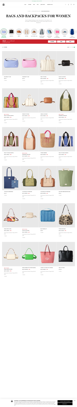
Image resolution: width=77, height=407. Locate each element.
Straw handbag (44, 152)
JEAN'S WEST (43, 4)
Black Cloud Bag (62, 76)
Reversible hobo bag (63, 115)
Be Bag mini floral (7, 228)
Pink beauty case (25, 76)
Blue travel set (44, 228)
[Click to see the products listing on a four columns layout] (72, 47)
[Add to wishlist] (3, 52)
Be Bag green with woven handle (29, 267)
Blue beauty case (7, 76)
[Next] (52, 1)
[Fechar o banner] (74, 400)
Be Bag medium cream (8, 269)
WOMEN (29, 4)
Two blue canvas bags (8, 191)
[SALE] (38, 41)
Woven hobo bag (62, 228)
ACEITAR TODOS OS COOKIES (65, 401)
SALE (25, 4)
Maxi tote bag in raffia (9, 115)
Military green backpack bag (64, 191)
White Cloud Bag (25, 230)
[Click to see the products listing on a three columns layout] (74, 47)
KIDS (37, 4)
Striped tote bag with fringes (47, 267)
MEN (34, 4)
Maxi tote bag (43, 76)
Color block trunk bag (27, 191)
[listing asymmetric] (71, 47)
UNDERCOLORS (50, 4)
